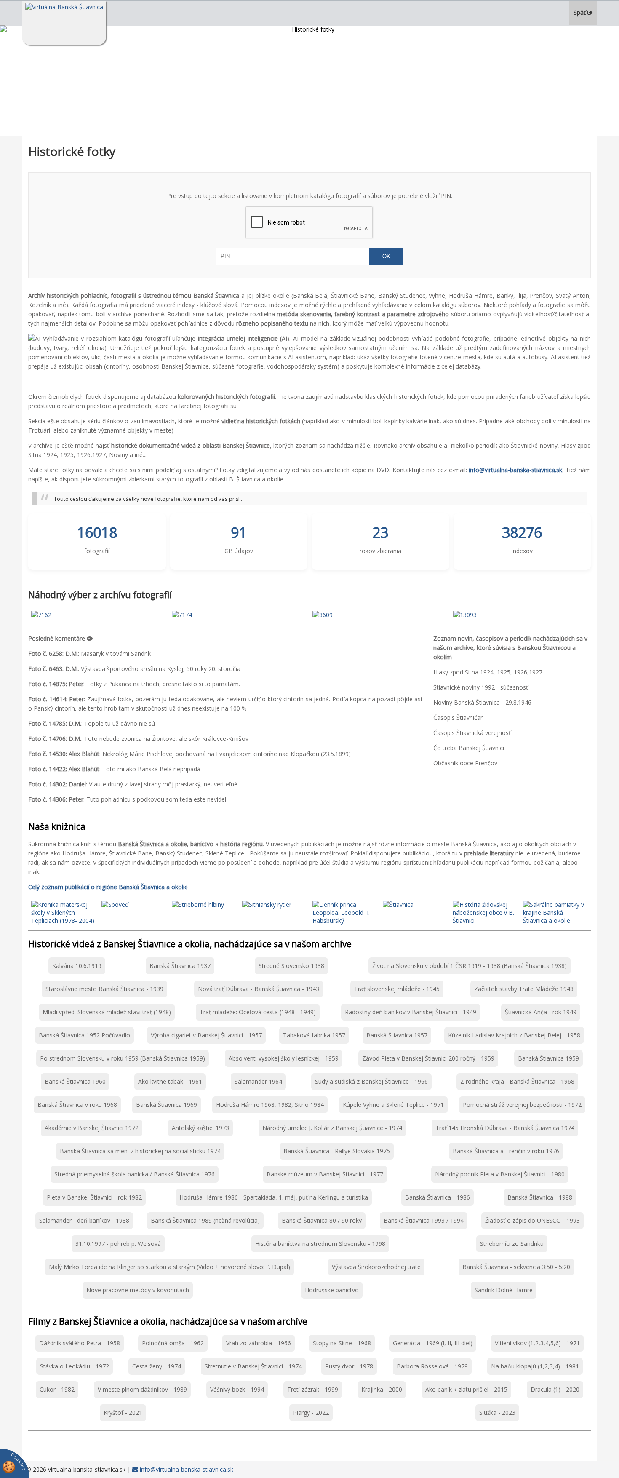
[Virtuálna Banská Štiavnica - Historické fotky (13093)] (465, 615)
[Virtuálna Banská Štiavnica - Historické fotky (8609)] (322, 615)
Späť (580, 12)
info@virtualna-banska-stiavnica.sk (185, 1469)
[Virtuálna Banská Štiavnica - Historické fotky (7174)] (182, 615)
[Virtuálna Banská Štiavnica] (64, 23)
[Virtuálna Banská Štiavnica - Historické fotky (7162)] (41, 615)
